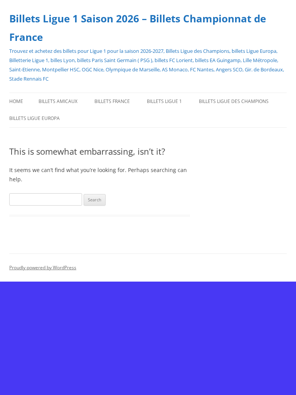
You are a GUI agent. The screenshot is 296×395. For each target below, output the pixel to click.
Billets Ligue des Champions (234, 101)
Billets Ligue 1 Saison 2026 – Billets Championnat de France (137, 28)
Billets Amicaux (58, 101)
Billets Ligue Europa (34, 118)
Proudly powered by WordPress (42, 267)
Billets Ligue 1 (164, 101)
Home (16, 101)
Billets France (112, 101)
